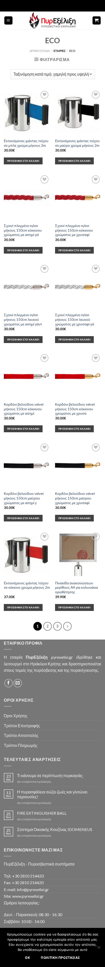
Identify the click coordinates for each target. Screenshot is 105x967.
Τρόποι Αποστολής (21, 735)
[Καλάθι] (97, 20)
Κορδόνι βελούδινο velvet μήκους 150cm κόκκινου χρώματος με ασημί (24, 408)
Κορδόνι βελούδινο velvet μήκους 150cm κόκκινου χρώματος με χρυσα (75, 408)
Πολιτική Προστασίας (60, 958)
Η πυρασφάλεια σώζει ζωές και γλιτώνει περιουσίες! (52, 794)
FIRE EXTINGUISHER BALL (42, 813)
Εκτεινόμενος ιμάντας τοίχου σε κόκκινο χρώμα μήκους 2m (27, 585)
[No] (98, 949)
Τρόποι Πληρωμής (20, 745)
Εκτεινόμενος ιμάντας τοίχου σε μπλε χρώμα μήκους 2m (26, 143)
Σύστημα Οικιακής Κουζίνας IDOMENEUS (54, 829)
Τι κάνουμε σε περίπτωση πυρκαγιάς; (50, 775)
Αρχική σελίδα (40, 50)
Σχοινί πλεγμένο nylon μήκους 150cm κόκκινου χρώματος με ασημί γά (23, 230)
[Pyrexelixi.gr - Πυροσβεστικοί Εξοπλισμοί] (52, 20)
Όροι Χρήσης (16, 715)
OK (27, 958)
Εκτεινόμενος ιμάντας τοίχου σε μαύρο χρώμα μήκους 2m (77, 143)
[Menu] (8, 20)
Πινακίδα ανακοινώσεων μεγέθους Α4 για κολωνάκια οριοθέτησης (76, 587)
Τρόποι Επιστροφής (22, 725)
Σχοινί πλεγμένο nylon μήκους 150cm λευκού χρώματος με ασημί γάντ (23, 319)
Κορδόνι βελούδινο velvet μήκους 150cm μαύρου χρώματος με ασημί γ (24, 498)
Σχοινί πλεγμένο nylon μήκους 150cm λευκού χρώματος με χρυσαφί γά (74, 319)
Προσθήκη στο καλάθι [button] (23, 160)
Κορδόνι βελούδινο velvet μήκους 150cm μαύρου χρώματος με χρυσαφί (75, 498)
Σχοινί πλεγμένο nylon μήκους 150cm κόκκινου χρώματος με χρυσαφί (74, 230)
